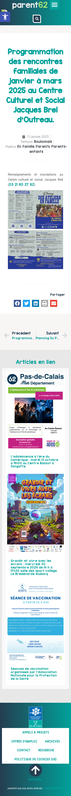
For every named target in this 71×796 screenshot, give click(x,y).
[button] (55, 5)
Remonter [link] (36, 779)
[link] (5, 17)
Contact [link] (23, 750)
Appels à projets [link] (35, 732)
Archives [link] (52, 741)
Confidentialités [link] (53, 788)
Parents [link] (43, 146)
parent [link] (25, 4)
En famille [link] (25, 146)
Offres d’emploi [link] (24, 741)
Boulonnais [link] (43, 142)
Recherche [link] (46, 750)
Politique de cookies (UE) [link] (35, 759)
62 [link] (43, 4)
